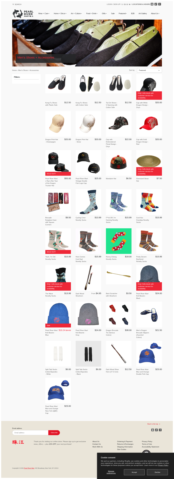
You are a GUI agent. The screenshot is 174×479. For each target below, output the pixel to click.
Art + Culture (76, 13)
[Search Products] (13, 4)
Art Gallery (143, 13)
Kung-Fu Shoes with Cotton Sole (82, 104)
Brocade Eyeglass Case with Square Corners (50, 221)
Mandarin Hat (111, 178)
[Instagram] (152, 4)
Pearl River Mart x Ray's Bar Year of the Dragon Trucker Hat (51, 182)
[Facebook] (159, 4)
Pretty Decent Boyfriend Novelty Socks (141, 259)
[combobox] (21, 4)
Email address (17, 428)
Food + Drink (91, 13)
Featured (122, 13)
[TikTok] (155, 4)
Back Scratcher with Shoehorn (111, 295)
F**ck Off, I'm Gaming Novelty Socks (112, 220)
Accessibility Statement (150, 447)
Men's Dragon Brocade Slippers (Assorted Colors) (142, 333)
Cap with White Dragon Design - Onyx (142, 105)
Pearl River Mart (29, 468)
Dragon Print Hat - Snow (82, 140)
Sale (113, 13)
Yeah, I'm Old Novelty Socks (50, 258)
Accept (134, 472)
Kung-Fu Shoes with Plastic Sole (51, 104)
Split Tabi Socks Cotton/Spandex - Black (82, 371)
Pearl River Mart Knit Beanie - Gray (82, 332)
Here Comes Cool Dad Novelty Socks (81, 259)
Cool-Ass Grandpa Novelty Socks (142, 220)
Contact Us (96, 444)
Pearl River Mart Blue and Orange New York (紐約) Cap (51, 409)
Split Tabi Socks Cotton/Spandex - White (51, 371)
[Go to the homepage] (23, 11)
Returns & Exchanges (125, 444)
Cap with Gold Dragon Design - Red (142, 141)
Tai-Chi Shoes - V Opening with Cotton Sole (111, 105)
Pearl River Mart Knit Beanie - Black (142, 296)
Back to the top (152, 424)
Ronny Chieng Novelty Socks (111, 258)
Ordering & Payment (124, 441)
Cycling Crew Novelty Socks (81, 219)
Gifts (104, 13)
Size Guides (121, 449)
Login (109, 4)
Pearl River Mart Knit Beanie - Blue (51, 332)
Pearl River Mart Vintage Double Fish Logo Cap (82, 181)
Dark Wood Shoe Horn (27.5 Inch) (112, 370)
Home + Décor (59, 13)
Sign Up (116, 4)
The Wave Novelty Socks (50, 295)
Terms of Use (147, 444)
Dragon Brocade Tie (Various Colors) (112, 332)
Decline (157, 472)
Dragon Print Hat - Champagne (51, 140)
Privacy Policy (163, 465)
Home (14, 70)
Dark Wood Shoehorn (80, 295)
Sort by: (132, 70)
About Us (154, 13)
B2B (132, 13)
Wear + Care (43, 13)
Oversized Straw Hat (142, 180)
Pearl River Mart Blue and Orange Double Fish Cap (142, 371)
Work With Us (97, 447)
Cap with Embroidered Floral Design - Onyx (111, 142)
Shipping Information (125, 447)
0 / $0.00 (125, 4)
